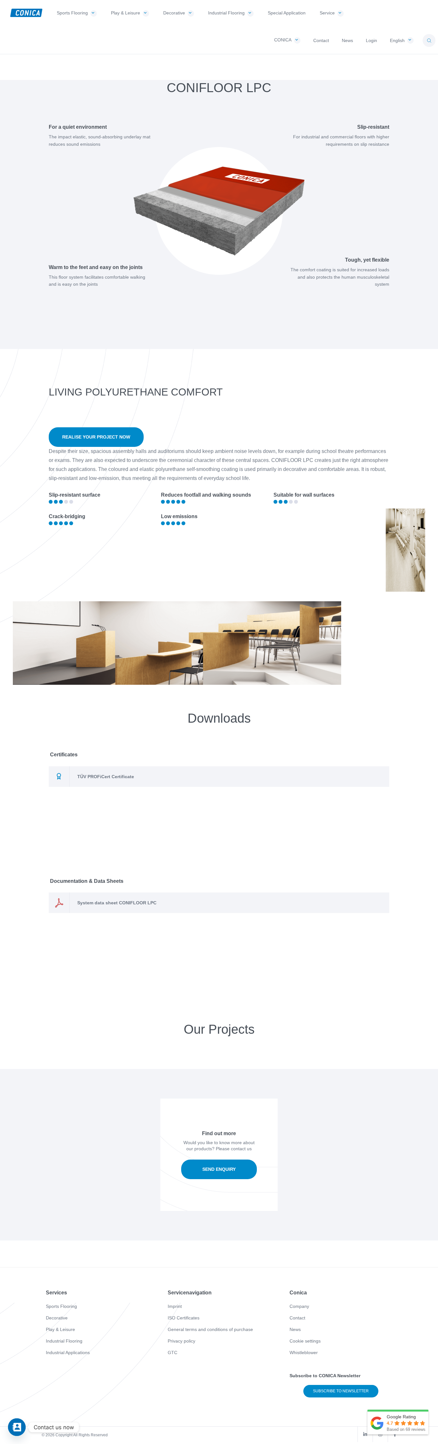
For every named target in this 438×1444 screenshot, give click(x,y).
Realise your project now (96, 436)
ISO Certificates (183, 1317)
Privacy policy (181, 1341)
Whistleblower (304, 1352)
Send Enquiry (219, 1169)
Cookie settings (305, 1341)
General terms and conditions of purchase (210, 1329)
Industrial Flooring (64, 1341)
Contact (297, 1317)
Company (299, 1306)
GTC (172, 1352)
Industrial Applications (68, 1352)
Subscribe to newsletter (341, 1391)
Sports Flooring (61, 1306)
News (295, 1329)
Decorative (57, 1317)
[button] (429, 40)
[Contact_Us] (17, 1427)
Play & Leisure (60, 1329)
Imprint (175, 1306)
